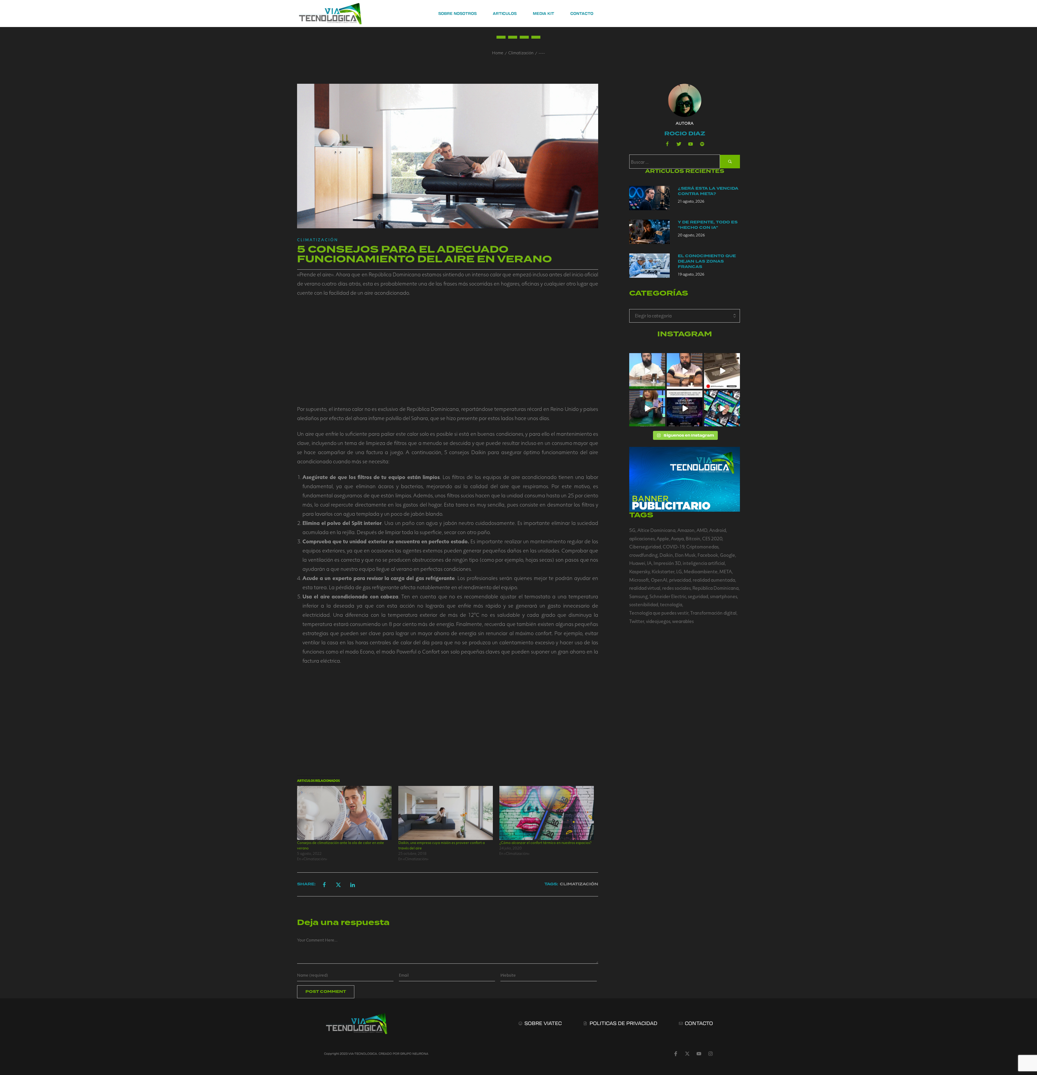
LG (679, 571)
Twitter (636, 621)
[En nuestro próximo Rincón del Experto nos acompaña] (647, 408)
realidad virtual (644, 587)
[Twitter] (678, 144)
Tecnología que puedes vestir (658, 612)
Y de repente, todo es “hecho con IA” (708, 224)
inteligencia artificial (704, 563)
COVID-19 (673, 546)
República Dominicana (715, 587)
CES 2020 (712, 538)
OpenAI (659, 579)
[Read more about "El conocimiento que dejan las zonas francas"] (649, 265)
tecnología (671, 604)
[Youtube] (690, 144)
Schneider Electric (667, 596)
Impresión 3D (667, 563)
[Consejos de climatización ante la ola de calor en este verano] (345, 813)
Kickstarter (663, 571)
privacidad (680, 579)
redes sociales (676, 587)
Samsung (638, 596)
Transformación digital (713, 612)
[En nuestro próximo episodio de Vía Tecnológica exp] (647, 371)
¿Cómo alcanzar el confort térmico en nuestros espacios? (545, 842)
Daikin (666, 554)
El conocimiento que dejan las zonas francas (707, 261)
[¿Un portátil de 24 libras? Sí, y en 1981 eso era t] (722, 371)
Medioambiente (701, 571)
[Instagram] (710, 1053)
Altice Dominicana (656, 530)
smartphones (723, 596)
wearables (683, 621)
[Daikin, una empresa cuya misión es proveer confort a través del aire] (446, 813)
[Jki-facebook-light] (675, 1053)
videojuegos (658, 621)
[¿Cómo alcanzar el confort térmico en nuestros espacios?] (547, 813)
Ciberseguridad (645, 546)
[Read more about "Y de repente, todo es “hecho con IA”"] (649, 232)
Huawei (637, 563)
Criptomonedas (702, 546)
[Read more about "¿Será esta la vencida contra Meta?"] (649, 198)
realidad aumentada (714, 579)
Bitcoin (693, 538)
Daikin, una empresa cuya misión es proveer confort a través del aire (441, 845)
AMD (701, 530)
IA (649, 563)
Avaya (677, 538)
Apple (662, 538)
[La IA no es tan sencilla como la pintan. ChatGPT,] (685, 371)
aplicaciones (642, 538)
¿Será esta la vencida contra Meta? (708, 191)
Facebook (708, 554)
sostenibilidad (643, 604)
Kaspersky (639, 571)
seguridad (698, 596)
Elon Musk (685, 554)
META (725, 571)
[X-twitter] (687, 1053)
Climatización (521, 52)
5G (632, 530)
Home (497, 52)
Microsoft (639, 579)
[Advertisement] (447, 351)
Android (717, 530)
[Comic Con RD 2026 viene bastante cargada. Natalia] (722, 408)
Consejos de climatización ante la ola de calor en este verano (340, 845)
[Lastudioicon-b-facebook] (667, 144)
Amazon (686, 530)
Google (727, 554)
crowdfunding (643, 554)
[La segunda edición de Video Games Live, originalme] (685, 408)
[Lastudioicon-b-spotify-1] (702, 144)
